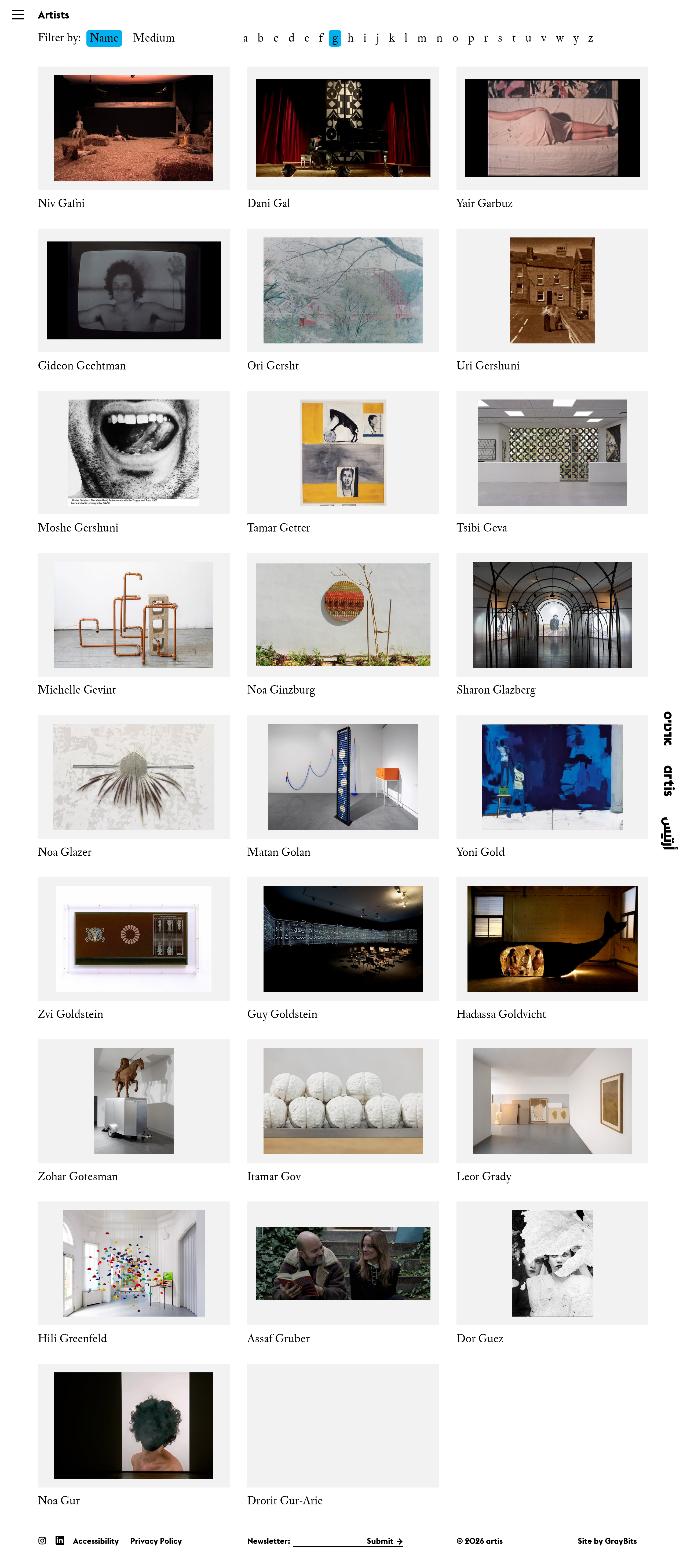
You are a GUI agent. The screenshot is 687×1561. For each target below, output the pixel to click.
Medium (154, 37)
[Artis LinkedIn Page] (60, 1540)
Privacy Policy (156, 1541)
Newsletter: (268, 1541)
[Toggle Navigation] (18, 15)
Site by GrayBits (607, 1541)
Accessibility (96, 1541)
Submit (380, 1541)
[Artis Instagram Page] (42, 1540)
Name (104, 37)
